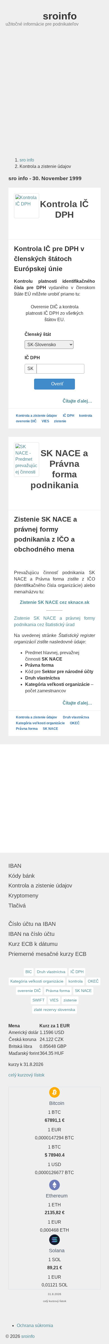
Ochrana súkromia (35, 1325)
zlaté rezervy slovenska (54, 1009)
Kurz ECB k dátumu (33, 944)
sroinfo (58, 16)
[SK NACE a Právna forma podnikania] (26, 459)
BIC (28, 971)
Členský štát (38, 334)
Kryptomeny (23, 895)
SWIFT (38, 1000)
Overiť (56, 383)
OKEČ (75, 723)
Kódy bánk (21, 876)
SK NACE (50, 729)
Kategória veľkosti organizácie (40, 723)
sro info (27, 160)
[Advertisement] (54, 95)
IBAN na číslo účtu (31, 934)
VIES (45, 421)
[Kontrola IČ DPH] (26, 206)
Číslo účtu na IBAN (32, 924)
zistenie (60, 421)
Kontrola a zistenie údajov (36, 416)
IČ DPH (32, 357)
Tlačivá (17, 905)
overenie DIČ (26, 421)
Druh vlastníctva (76, 718)
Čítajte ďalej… (77, 401)
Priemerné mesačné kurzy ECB (47, 954)
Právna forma (27, 729)
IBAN (14, 866)
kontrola (85, 416)
